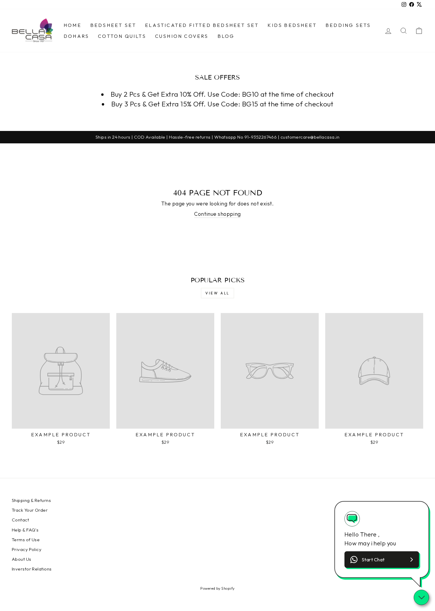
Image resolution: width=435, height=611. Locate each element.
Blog (226, 36)
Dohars (76, 36)
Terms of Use (26, 539)
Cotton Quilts (122, 36)
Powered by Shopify (217, 588)
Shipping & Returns (31, 500)
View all (217, 293)
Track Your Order (30, 510)
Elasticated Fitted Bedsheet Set (202, 25)
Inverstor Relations (32, 569)
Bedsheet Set (113, 25)
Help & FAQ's (25, 530)
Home (72, 25)
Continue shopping (217, 213)
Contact (20, 520)
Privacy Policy (26, 549)
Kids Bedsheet (292, 25)
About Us (21, 559)
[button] (381, 559)
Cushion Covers (182, 36)
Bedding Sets (348, 25)
